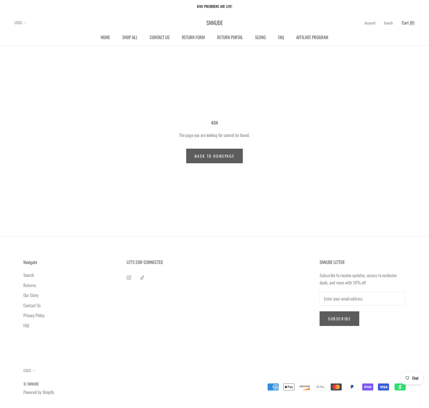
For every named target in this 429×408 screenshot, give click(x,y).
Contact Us (32, 305)
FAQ (281, 37)
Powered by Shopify (38, 392)
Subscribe (339, 319)
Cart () (408, 22)
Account (370, 23)
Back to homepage (215, 156)
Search (388, 23)
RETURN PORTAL (230, 37)
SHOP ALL (129, 37)
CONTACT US (160, 37)
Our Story (31, 295)
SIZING (260, 37)
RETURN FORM (193, 37)
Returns (29, 285)
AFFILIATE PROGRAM (312, 37)
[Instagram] (129, 277)
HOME (105, 37)
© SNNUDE (31, 384)
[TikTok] (142, 277)
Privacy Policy (34, 315)
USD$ (18, 22)
